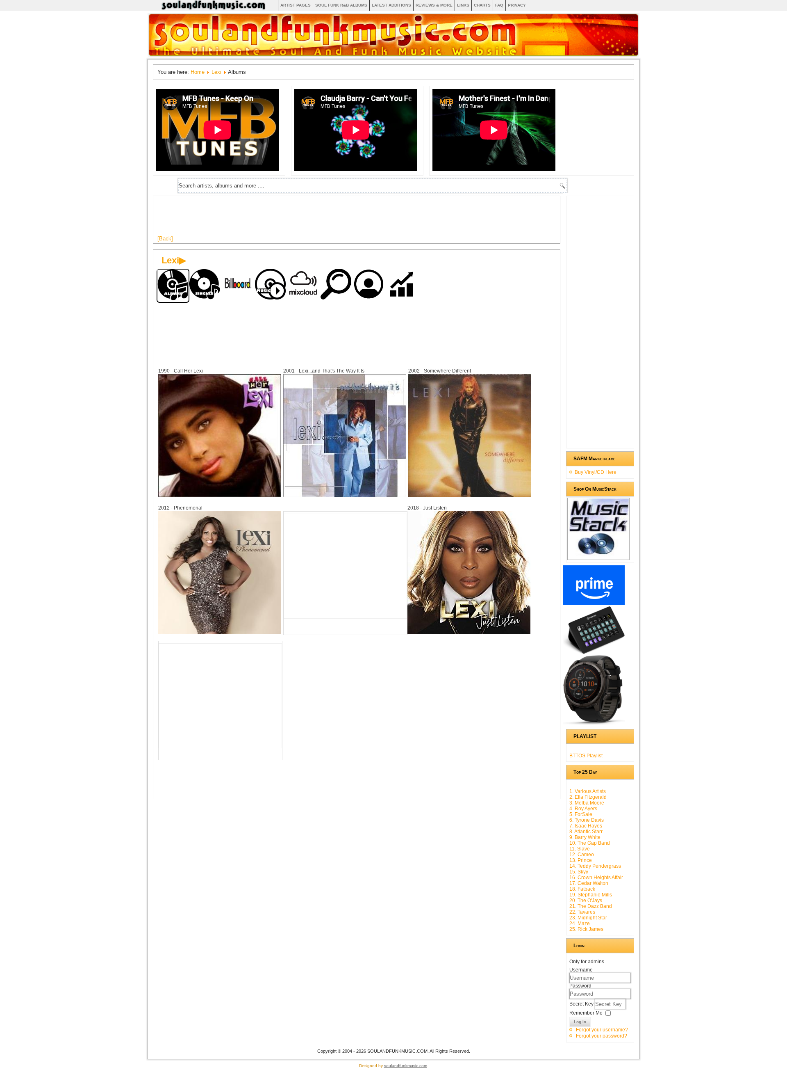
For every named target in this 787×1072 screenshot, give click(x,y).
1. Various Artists (587, 791)
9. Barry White (584, 837)
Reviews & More (434, 5)
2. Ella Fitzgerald (588, 797)
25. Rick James (586, 929)
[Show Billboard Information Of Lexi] (238, 285)
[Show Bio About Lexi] (369, 285)
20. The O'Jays (585, 900)
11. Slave (579, 849)
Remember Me (586, 1013)
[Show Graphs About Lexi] (402, 285)
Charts (482, 5)
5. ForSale (580, 814)
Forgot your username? (602, 1030)
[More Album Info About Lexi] (219, 495)
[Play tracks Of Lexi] (271, 285)
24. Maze (579, 923)
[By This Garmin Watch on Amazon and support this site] (594, 723)
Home (198, 72)
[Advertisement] (306, 218)
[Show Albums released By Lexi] (173, 286)
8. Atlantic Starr (586, 831)
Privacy (517, 5)
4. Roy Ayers (583, 808)
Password (580, 986)
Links (463, 5)
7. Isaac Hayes (585, 826)
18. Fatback (582, 889)
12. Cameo (581, 854)
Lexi (216, 72)
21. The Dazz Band (590, 906)
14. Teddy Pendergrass (595, 866)
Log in (580, 1021)
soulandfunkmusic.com (405, 1065)
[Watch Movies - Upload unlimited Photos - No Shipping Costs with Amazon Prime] (594, 603)
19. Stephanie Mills (590, 895)
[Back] (165, 238)
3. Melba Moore (586, 803)
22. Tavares (582, 912)
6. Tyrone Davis (586, 820)
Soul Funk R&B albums (341, 5)
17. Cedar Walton (588, 883)
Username (581, 970)
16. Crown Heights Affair (596, 877)
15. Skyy (578, 872)
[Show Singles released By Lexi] (205, 285)
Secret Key (582, 1004)
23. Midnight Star (588, 918)
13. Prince (580, 860)
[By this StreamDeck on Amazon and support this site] (594, 652)
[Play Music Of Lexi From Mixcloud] (304, 285)
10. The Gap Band (589, 843)
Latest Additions (391, 5)
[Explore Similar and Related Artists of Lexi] (337, 285)
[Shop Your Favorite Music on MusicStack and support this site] (598, 556)
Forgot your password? (601, 1036)
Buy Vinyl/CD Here (595, 472)
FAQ (499, 5)
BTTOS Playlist (586, 756)
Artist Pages (295, 5)
